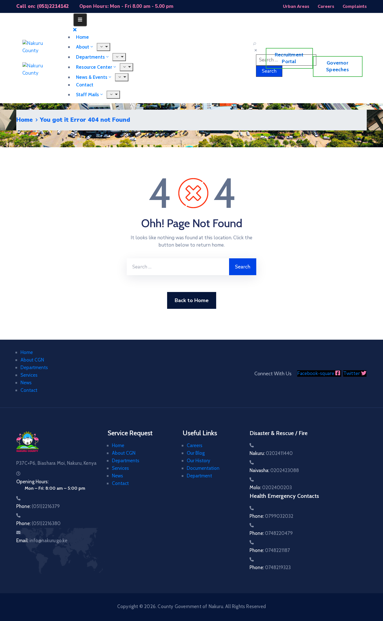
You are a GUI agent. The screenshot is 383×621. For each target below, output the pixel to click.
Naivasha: (274, 470)
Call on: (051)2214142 (42, 6)
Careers (194, 445)
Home (24, 120)
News (26, 382)
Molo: (271, 487)
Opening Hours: (32, 481)
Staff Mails (87, 94)
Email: (41, 540)
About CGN (32, 360)
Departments (34, 367)
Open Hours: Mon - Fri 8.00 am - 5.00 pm (126, 6)
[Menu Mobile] (80, 19)
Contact (28, 390)
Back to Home (192, 300)
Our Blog (196, 453)
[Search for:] (178, 266)
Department (199, 476)
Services (29, 375)
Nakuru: (271, 453)
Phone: (38, 506)
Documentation (203, 468)
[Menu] (126, 67)
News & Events (91, 77)
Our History (198, 460)
